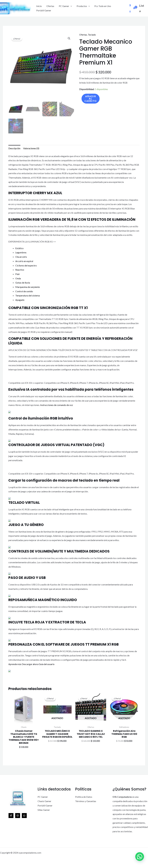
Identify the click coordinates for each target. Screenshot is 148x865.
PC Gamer (64, 6)
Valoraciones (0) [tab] (31, 148)
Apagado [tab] (19, 299)
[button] (69, 38)
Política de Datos (83, 796)
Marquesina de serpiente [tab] (27, 287)
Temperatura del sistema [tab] (27, 295)
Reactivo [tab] (19, 269)
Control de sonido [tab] (24, 291)
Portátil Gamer (43, 10)
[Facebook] (11, 815)
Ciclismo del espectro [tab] (26, 265)
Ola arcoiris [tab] (21, 256)
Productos (82, 6)
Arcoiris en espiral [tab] (24, 261)
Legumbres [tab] (20, 252)
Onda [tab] (18, 278)
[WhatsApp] (24, 815)
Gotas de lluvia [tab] (22, 282)
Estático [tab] (19, 248)
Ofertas (50, 6)
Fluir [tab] (17, 274)
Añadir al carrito (91, 98)
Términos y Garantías (85, 801)
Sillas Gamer (44, 809)
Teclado (92, 34)
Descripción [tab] (14, 148)
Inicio (39, 6)
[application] (70, 6)
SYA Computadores (122, 796)
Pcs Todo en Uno (102, 6)
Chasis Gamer (44, 801)
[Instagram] (17, 815)
